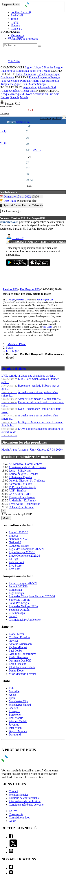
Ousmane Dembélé (20, 660)
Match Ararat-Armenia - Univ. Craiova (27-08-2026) (32, 449)
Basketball (17, 15)
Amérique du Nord (21, 94)
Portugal (25, 80)
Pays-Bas (45, 80)
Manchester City (18, 701)
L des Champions (26, 74)
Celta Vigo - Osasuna (21, 507)
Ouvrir (6, 518)
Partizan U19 (12, 103)
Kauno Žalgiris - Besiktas (23, 473)
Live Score (15, 565)
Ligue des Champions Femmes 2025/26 (32, 596)
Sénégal (41, 84)
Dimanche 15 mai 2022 (17, 196)
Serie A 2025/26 (18, 586)
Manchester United (20, 704)
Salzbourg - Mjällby (20, 483)
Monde (24, 97)
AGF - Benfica (17, 490)
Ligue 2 (38, 67)
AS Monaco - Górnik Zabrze (25, 463)
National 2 (15, 542)
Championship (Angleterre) (25, 619)
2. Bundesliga (17, 612)
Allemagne (13, 80)
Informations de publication (25, 801)
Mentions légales (18, 794)
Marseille (14, 691)
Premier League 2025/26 (23, 583)
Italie (3, 80)
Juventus (14, 724)
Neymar (13, 640)
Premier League (53, 67)
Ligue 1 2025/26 (18, 532)
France (33, 77)
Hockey (15, 25)
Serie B (13, 616)
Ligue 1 (29, 67)
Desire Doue (16, 670)
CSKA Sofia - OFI (20, 493)
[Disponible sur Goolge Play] (17, 264)
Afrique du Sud (47, 87)
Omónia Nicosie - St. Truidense (27, 480)
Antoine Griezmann (20, 643)
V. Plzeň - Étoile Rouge (22, 487)
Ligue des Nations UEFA (23, 606)
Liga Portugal (17, 593)
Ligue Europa (45, 74)
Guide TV (17, 28)
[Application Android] (11, 873)
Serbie (9, 347)
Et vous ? (17, 238)
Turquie (5, 84)
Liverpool (14, 711)
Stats (19, 122)
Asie (56, 94)
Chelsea (13, 707)
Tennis (14, 18)
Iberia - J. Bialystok (20, 470)
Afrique (5, 94)
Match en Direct (17, 344)
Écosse (55, 80)
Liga (3, 70)
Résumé (11, 122)
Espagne (55, 77)
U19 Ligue (10, 200)
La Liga (13, 558)
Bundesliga (22, 70)
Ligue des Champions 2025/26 (26, 549)
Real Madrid (16, 717)
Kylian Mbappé (18, 647)
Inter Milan (15, 727)
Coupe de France (19, 545)
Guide (12, 820)
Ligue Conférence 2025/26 (24, 555)
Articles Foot (16, 562)
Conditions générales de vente (26, 804)
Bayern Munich (18, 731)
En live (13, 810)
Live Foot (14, 568)
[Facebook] (11, 837)
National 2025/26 (19, 539)
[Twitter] (13, 847)
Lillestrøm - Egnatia (20, 477)
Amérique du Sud (43, 94)
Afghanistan (30, 87)
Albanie (5, 90)
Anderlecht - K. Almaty (22, 500)
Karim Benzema (18, 657)
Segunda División (19, 609)
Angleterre (43, 77)
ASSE (12, 694)
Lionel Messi (16, 634)
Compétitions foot (19, 817)
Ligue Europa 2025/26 (22, 552)
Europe (5, 97)
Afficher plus (27, 90)
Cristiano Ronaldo (19, 637)
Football (21, 12)
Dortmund (15, 734)
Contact (13, 791)
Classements (16, 814)
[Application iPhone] (11, 868)
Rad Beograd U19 (50, 118)
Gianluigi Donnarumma (22, 653)
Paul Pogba (15, 650)
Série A (11, 70)
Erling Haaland (17, 663)
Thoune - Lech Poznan (22, 497)
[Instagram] (11, 852)
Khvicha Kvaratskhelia (22, 667)
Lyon (12, 698)
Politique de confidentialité (24, 797)
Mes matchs (17, 35)
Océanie (14, 97)
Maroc (32, 84)
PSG (11, 688)
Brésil (24, 84)
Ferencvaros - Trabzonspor (24, 503)
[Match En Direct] (13, 760)
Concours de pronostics (24, 38)
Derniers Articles (13, 368)
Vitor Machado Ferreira (22, 673)
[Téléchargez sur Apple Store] (39, 264)
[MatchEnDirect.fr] (33, 6)
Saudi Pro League (40, 70)
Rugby (15, 22)
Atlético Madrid (18, 721)
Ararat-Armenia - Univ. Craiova (27, 467)
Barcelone (15, 714)
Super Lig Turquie (19, 599)
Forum (26, 122)
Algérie (34, 80)
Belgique (15, 84)
